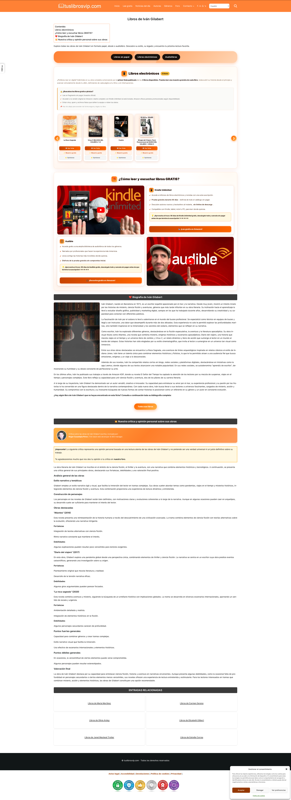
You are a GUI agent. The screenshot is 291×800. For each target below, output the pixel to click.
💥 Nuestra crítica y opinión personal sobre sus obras (81, 39)
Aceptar (241, 790)
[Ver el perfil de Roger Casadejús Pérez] (62, 435)
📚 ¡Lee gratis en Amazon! (190, 229)
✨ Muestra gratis (69, 153)
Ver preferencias (279, 790)
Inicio (117, 6)
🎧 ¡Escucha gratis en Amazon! (100, 280)
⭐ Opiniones (69, 157)
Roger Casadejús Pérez (78, 437)
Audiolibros (171, 57)
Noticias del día (142, 6)
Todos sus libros (145, 406)
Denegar (259, 790)
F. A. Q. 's (201, 6)
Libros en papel (121, 57)
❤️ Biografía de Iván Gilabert (69, 36)
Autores (157, 6)
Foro (177, 6)
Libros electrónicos (64, 30)
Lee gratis (127, 6)
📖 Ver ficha (69, 148)
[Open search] (235, 6)
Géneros (168, 6)
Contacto (187, 6)
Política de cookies (259, 795)
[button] (286, 769)
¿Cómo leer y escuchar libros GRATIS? (73, 33)
